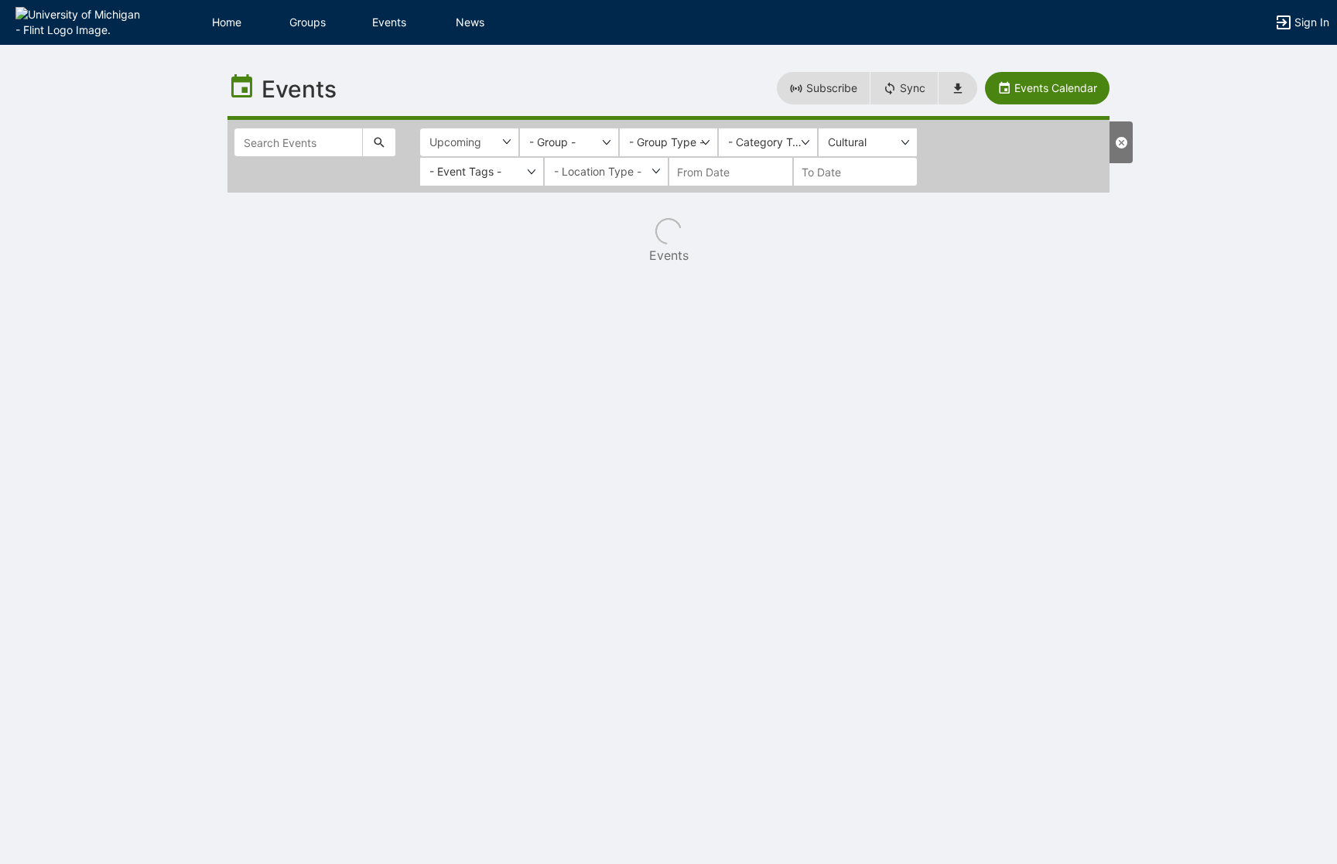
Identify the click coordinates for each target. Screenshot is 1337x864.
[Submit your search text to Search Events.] (379, 142)
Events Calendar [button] (1054, 87)
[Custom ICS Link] (958, 88)
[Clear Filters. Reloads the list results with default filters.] (1121, 142)
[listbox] (569, 142)
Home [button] (226, 22)
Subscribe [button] (830, 87)
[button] (79, 21)
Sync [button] (911, 87)
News (470, 22)
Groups (307, 22)
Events (389, 22)
